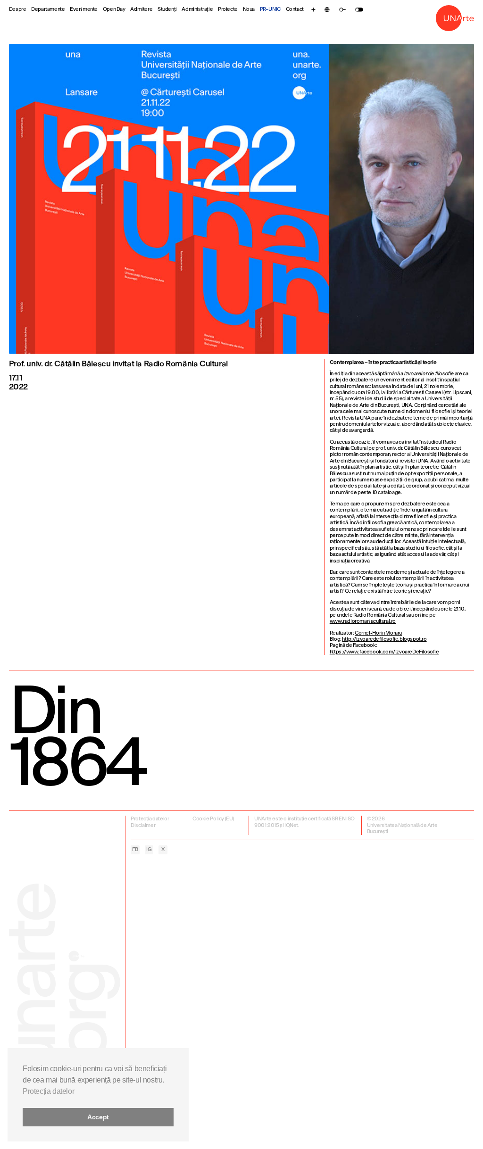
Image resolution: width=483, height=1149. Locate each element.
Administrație (197, 9)
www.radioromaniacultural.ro (363, 621)
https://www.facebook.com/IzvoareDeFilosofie (384, 651)
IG (148, 849)
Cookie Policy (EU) (213, 818)
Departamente (48, 9)
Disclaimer (143, 825)
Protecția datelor (150, 818)
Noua (249, 9)
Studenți (167, 9)
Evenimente (84, 9)
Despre (17, 9)
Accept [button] (98, 1117)
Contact (295, 9)
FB (135, 849)
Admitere (141, 9)
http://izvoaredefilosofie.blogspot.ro (384, 639)
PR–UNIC (270, 9)
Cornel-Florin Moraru (378, 633)
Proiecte (228, 9)
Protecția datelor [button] (48, 1091)
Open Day (114, 9)
